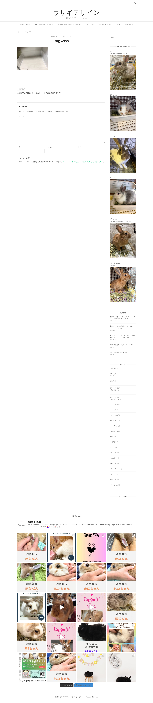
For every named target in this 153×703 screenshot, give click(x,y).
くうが (112, 381)
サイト (80, 147)
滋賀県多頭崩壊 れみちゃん (118, 352)
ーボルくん (113, 452)
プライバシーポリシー (77, 697)
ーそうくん (113, 474)
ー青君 (112, 436)
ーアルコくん (114, 420)
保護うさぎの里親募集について (44, 24)
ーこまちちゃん (114, 399)
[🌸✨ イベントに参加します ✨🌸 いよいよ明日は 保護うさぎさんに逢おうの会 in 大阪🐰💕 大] (31, 667)
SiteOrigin (95, 697)
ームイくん (113, 479)
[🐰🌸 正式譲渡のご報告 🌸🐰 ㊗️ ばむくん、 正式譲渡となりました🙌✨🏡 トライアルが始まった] (61, 637)
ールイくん (113, 410)
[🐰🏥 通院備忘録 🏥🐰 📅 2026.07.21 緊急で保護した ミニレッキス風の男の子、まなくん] (31, 577)
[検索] (133, 36)
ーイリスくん (114, 426)
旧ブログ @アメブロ (105, 24)
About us (90, 24)
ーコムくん (113, 458)
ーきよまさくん (114, 390)
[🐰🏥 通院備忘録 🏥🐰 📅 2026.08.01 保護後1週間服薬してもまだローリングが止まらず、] (31, 547)
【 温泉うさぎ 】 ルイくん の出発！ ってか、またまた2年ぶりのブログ (123, 317)
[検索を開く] (135, 3)
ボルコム (112, 447)
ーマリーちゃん (114, 469)
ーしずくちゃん (114, 404)
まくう (112, 373)
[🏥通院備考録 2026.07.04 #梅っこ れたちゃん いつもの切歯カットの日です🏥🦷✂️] (61, 667)
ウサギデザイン (76, 12)
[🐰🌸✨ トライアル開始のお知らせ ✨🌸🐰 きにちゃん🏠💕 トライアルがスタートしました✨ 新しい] (61, 547)
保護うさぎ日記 (25, 24)
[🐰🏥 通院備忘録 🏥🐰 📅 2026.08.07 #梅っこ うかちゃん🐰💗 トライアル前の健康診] (61, 577)
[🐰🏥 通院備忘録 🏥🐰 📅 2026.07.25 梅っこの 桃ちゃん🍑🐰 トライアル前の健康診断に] (31, 637)
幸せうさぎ (113, 397)
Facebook (123, 496)
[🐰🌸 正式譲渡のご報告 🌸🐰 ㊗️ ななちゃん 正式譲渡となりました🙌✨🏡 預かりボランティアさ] (61, 607)
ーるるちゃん (114, 415)
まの (111, 375)
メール (50, 147)
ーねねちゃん (114, 485)
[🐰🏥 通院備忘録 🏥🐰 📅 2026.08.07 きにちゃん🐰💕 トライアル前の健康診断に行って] (91, 577)
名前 (18, 147)
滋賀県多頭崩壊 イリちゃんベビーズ (121, 345)
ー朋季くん (113, 463)
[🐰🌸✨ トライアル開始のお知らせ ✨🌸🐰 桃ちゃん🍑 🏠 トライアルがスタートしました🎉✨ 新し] (31, 607)
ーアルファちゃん (115, 431)
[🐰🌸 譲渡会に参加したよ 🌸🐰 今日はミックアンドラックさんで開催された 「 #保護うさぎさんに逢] (121, 637)
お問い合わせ (129, 24)
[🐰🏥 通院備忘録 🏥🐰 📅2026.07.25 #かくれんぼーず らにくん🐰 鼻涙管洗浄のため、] (121, 607)
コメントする (67, 36)
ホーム (20, 32)
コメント (20, 116)
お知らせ (112, 368)
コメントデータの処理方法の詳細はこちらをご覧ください (83, 162)
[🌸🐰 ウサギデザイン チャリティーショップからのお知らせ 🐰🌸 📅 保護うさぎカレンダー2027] (91, 547)
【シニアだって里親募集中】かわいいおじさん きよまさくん (122, 327)
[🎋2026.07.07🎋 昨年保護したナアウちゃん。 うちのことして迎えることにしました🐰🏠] (91, 667)
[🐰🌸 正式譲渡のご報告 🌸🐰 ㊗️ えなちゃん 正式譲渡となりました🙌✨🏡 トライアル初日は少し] (91, 607)
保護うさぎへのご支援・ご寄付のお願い (70, 24)
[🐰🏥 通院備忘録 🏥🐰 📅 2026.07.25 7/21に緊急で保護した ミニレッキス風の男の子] (121, 547)
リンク (118, 24)
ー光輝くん (113, 442)
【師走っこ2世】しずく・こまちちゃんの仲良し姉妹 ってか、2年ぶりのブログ (122, 336)
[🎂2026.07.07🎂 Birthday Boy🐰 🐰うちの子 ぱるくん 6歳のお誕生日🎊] (121, 667)
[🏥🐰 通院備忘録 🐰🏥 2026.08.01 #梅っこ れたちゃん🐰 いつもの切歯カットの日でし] (121, 577)
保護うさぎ (113, 388)
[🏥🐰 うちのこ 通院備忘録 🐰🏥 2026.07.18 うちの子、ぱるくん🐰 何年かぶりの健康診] (91, 637)
